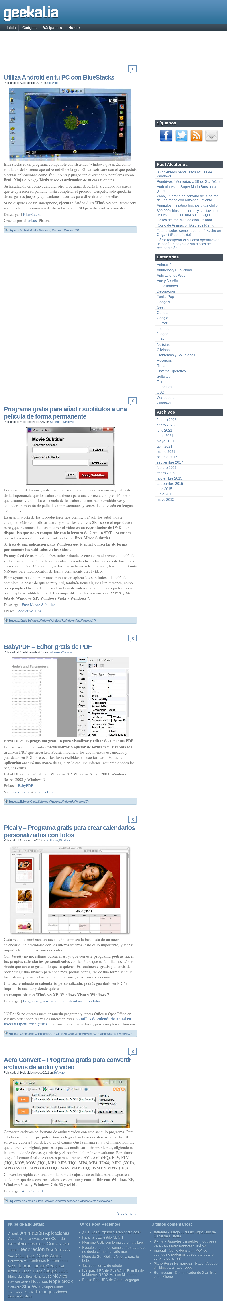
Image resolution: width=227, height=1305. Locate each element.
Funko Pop (165, 297)
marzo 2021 (166, 452)
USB (160, 392)
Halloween (15, 1261)
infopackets (44, 791)
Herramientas (35, 1261)
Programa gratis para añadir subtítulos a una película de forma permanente (65, 413)
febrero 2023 (167, 420)
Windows (44, 230)
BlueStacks (32, 214)
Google (162, 318)
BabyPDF (25, 785)
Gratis (23, 620)
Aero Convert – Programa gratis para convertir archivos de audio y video (67, 1063)
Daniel (159, 1241)
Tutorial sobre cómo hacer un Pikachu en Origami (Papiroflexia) (189, 233)
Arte (22, 1238)
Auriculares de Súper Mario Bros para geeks (186, 189)
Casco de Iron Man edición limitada (184, 220)
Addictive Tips (29, 610)
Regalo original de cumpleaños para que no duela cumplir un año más (114, 1249)
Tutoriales (164, 387)
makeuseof (21, 791)
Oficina (25, 1282)
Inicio (11, 28)
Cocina (45, 1239)
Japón (26, 1271)
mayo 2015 (165, 499)
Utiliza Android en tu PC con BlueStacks (59, 77)
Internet (162, 328)
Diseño (52, 1249)
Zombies (26, 1296)
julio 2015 (164, 489)
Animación (165, 265)
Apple (13, 1239)
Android (24, 230)
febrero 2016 (167, 468)
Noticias (163, 344)
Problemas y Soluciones (176, 355)
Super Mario (53, 1287)
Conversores (27, 1201)
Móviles (33, 230)
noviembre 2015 (169, 478)
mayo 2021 (165, 441)
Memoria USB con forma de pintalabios (113, 1242)
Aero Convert (32, 1191)
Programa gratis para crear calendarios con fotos (62, 1001)
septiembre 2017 (170, 462)
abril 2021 (164, 446)
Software (52, 82)
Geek (161, 307)
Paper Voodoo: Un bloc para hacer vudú (186, 1265)
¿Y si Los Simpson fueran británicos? (111, 1232)
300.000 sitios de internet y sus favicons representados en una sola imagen (188, 213)
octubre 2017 (167, 457)
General (163, 313)
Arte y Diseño (167, 281)
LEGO (161, 339)
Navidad (14, 1282)
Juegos (162, 334)
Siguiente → (127, 1213)
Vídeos (61, 1292)
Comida (58, 1238)
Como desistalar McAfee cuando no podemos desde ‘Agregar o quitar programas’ (184, 1254)
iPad (61, 1266)
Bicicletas (33, 1239)
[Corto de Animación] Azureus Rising (185, 225)
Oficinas (163, 350)
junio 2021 (165, 436)
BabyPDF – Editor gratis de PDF (48, 646)
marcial (160, 1250)
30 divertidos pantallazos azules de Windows (184, 174)
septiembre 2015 (170, 483)
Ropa (161, 366)
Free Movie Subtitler (38, 604)
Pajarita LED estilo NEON (102, 1237)
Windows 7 (57, 230)
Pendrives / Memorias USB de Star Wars (188, 181)
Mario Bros (25, 1276)
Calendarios (27, 1033)
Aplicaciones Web (171, 275)
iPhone (14, 1271)
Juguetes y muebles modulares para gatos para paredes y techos (185, 1243)
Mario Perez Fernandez (173, 1263)
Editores (24, 801)
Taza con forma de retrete (102, 1266)
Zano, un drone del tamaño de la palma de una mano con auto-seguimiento (187, 198)
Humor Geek (44, 1265)
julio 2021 (164, 430)
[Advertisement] (113, 43)
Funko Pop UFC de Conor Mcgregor (110, 1280)
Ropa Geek (61, 1281)
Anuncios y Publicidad (174, 270)
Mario (12, 1276)
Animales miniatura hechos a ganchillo (187, 205)
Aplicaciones (57, 1233)
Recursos (164, 360)
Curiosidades (167, 286)
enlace (32, 220)
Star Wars (32, 1286)
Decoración (166, 291)
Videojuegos (43, 1291)
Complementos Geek (27, 1243)
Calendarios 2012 (45, 1033)
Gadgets (29, 28)
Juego (37, 1271)
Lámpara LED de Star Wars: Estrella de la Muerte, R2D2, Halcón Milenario (113, 1273)
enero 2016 (166, 473)
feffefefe (160, 1232)
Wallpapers (52, 28)
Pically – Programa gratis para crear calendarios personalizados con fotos (69, 831)
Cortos (54, 1243)
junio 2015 (165, 494)
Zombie (13, 1296)
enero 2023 (166, 425)
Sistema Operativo (171, 371)
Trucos (162, 382)
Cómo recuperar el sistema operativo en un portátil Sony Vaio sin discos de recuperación (188, 244)
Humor (74, 28)
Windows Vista (72, 620)
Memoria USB (42, 1276)
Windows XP (71, 230)
